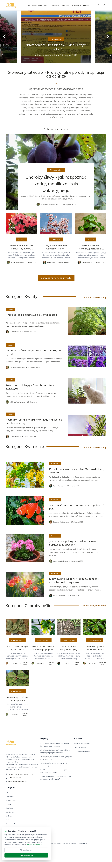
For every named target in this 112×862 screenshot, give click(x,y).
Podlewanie (10, 820)
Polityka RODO (56, 843)
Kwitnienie (55, 5)
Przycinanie (10, 796)
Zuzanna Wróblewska (82, 743)
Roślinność (65, 5)
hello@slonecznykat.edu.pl (17, 781)
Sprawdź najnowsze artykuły (56, 277)
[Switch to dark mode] (104, 5)
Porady (86, 5)
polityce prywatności (34, 845)
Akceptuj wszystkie (26, 855)
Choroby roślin (56, 170)
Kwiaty (46, 5)
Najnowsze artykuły (35, 5)
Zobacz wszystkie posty (93, 297)
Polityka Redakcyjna (69, 843)
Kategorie (10, 787)
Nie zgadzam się (26, 850)
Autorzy (78, 738)
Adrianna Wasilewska (82, 751)
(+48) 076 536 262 (14, 778)
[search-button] (98, 5)
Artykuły (44, 738)
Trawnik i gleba (11, 800)
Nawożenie (56, 39)
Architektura (76, 5)
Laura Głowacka (80, 747)
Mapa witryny (83, 843)
